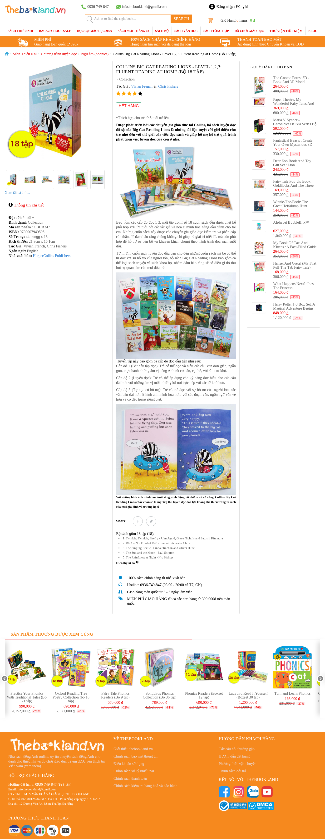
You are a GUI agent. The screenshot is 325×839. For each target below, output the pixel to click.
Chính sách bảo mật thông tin (135, 756)
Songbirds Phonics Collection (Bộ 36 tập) (159, 695)
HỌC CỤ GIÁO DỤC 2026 (94, 31)
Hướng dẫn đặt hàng (234, 756)
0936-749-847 (46, 784)
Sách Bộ (162, 31)
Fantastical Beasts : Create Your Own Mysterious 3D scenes (292, 144)
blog (312, 31)
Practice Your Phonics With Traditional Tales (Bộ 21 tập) (27, 697)
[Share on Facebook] (138, 521)
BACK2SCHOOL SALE (55, 31)
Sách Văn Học (185, 31)
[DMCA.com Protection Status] (261, 805)
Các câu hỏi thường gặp (237, 749)
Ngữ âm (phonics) (94, 54)
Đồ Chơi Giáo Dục (249, 31)
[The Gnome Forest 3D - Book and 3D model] (259, 85)
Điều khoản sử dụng (128, 764)
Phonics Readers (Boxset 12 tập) (204, 695)
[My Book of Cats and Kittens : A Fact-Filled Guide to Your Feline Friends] (259, 248)
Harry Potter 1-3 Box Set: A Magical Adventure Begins (294, 306)
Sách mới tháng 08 (133, 31)
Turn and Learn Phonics (292, 693)
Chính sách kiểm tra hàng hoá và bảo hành (145, 786)
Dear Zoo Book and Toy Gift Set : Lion (292, 163)
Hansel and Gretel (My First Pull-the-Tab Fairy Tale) (294, 265)
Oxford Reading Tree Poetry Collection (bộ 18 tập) (71, 697)
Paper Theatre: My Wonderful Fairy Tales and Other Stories (293, 103)
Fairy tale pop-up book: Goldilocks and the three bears (293, 185)
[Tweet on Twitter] (151, 521)
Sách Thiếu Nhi (20, 31)
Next (320, 678)
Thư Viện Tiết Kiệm (286, 31)
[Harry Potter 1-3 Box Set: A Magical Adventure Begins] (259, 307)
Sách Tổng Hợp (216, 31)
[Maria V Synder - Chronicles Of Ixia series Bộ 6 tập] (259, 126)
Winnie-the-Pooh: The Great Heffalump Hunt (290, 204)
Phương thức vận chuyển (237, 764)
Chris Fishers (168, 86)
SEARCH (181, 19)
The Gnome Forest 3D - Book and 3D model (291, 80)
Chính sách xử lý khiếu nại (133, 771)
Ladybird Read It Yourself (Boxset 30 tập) (248, 695)
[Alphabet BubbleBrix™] (259, 226)
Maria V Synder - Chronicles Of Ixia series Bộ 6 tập (294, 124)
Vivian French (142, 86)
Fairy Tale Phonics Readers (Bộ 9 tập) (115, 695)
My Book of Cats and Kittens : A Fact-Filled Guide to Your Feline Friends (294, 247)
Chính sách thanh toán (130, 778)
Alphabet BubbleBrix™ (291, 222)
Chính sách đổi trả (232, 771)
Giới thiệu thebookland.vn (133, 749)
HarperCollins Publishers (51, 256)
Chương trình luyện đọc (59, 54)
